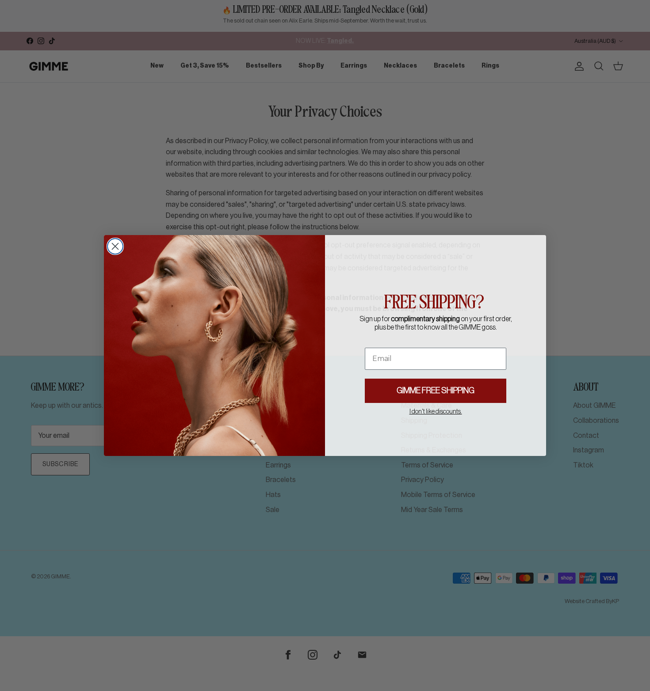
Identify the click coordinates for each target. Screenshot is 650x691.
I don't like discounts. (435, 412)
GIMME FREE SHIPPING (435, 391)
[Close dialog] (115, 246)
